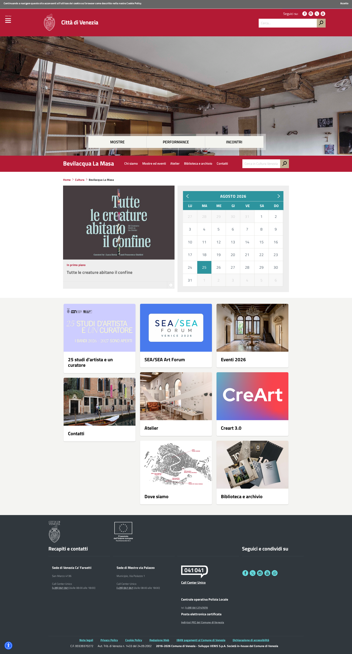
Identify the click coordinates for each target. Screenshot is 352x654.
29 (218, 216)
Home (67, 179)
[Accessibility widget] (8, 646)
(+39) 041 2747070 (196, 608)
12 (218, 242)
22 (261, 255)
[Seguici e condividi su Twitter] (253, 573)
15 (261, 242)
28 (204, 216)
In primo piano (76, 265)
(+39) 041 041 (60, 588)
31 (247, 216)
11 (204, 242)
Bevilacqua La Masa (88, 163)
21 (247, 255)
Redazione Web (159, 640)
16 (276, 242)
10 (190, 242)
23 (276, 255)
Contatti (222, 163)
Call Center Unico (193, 582)
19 (218, 255)
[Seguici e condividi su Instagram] (260, 573)
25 (204, 267)
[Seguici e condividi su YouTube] (267, 573)
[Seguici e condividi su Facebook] (245, 573)
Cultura (79, 179)
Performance (176, 142)
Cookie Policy (133, 3)
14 (247, 242)
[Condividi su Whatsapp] (275, 573)
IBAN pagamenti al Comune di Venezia (201, 640)
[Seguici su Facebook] (304, 13)
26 (218, 267)
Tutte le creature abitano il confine (99, 272)
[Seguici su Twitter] (317, 13)
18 (204, 255)
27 (190, 216)
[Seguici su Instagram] (311, 13)
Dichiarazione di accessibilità (251, 640)
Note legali (86, 640)
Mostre (117, 142)
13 (233, 242)
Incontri (234, 142)
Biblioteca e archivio (198, 163)
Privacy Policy (109, 640)
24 (190, 267)
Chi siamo (131, 163)
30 (233, 216)
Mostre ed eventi (154, 163)
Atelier (175, 163)
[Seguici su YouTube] (323, 13)
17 (190, 255)
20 (233, 255)
